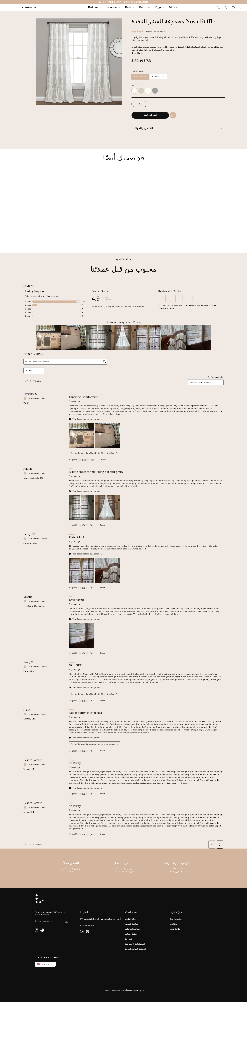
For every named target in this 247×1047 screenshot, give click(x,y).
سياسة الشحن (132, 924)
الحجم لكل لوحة (137, 71)
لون (137, 85)
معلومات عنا (176, 919)
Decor (143, 7)
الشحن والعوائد (143, 128)
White (134, 91)
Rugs (158, 7)
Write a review (159, 31)
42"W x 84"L (140, 77)
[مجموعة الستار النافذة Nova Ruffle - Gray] (35, 241)
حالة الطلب (130, 919)
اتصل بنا (129, 939)
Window (112, 7)
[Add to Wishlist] (173, 115)
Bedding (93, 7)
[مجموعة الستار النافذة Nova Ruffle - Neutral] (27, 241)
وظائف (173, 924)
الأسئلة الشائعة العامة (135, 949)
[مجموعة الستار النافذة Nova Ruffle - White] (23, 241)
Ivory (148, 91)
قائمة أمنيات (131, 934)
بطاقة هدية (175, 929)
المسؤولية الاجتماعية (135, 944)
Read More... (137, 53)
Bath (128, 7)
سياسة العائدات (132, 929)
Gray (155, 91)
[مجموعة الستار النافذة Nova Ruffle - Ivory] (31, 241)
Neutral (141, 91)
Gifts (172, 7)
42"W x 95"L (158, 77)
